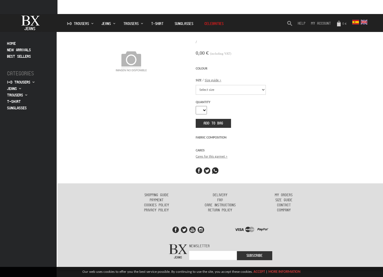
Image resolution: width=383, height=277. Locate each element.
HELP (301, 23)
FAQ (220, 200)
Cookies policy (156, 205)
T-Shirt (157, 24)
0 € (344, 24)
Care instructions (220, 205)
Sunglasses (184, 24)
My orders (284, 195)
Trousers (15, 95)
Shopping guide (156, 195)
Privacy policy (156, 210)
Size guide (283, 200)
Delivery (220, 195)
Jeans (12, 89)
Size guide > (213, 80)
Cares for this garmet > (211, 156)
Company (284, 210)
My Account (321, 23)
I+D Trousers (18, 82)
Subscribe (254, 255)
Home (11, 43)
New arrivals (19, 50)
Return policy (220, 210)
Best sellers (19, 56)
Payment (156, 200)
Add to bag (213, 123)
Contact (284, 205)
